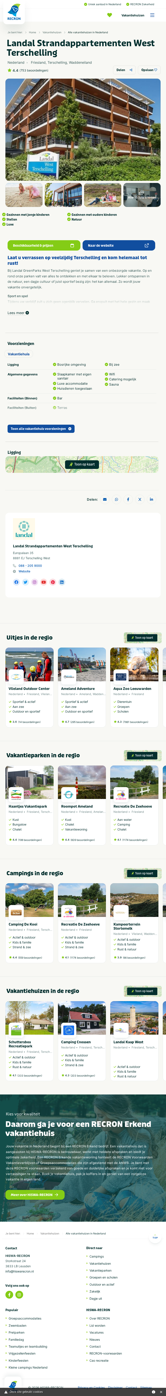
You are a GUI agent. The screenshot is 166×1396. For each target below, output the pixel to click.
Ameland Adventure (78, 688)
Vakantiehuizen (132, 15)
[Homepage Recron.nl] (13, 1386)
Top (155, 1237)
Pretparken (16, 1332)
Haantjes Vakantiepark (28, 806)
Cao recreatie (99, 1360)
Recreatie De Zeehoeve (132, 806)
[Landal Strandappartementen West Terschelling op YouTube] (43, 582)
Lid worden (97, 1325)
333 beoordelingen (29, 1075)
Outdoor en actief (101, 1284)
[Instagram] (19, 1295)
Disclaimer (115, 1387)
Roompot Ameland (77, 806)
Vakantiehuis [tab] (19, 354)
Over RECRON (99, 1318)
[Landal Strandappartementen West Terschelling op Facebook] (16, 582)
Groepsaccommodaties (25, 1318)
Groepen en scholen (103, 1277)
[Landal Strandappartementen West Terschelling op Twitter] (25, 582)
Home (32, 32)
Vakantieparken (100, 1270)
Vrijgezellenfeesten (22, 1353)
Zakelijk (94, 1291)
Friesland (33, 694)
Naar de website (101, 245)
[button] (156, 689)
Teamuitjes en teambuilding (28, 1346)
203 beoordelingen (82, 1075)
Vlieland (46, 694)
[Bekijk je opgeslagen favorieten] (110, 15)
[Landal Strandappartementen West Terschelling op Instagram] (34, 582)
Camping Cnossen (76, 1042)
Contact (95, 1346)
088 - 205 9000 (30, 565)
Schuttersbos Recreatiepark (20, 1044)
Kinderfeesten (18, 1360)
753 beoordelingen (34, 70)
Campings (96, 1256)
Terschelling (49, 811)
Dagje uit (95, 1298)
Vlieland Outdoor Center (29, 688)
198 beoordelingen (30, 840)
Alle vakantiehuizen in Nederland (88, 32)
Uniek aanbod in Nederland (104, 4)
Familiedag (16, 1339)
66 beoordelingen (134, 957)
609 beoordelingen (82, 840)
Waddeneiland (102, 694)
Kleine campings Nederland (28, 1367)
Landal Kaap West (128, 1042)
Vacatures (96, 1332)
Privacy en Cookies (91, 1387)
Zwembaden (17, 1325)
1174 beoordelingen (135, 840)
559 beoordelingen (30, 957)
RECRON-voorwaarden (105, 1353)
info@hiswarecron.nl (19, 1271)
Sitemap (146, 1387)
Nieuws (94, 1339)
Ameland (85, 694)
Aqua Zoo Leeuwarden (132, 688)
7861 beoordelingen (135, 722)
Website (24, 571)
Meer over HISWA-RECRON (32, 1195)
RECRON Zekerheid (142, 4)
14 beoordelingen (29, 722)
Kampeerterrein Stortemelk (126, 926)
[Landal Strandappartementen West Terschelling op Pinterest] (52, 582)
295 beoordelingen (82, 722)
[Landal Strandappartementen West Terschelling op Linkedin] (61, 582)
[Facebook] (9, 1295)
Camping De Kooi (23, 924)
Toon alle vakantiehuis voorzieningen (38, 429)
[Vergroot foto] (24, 195)
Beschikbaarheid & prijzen (33, 245)
